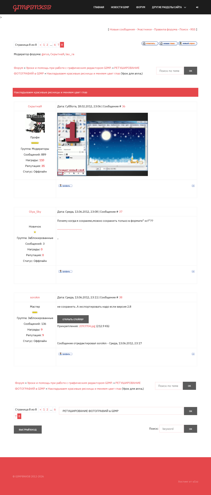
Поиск (184, 29)
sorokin (35, 297)
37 (120, 211)
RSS (193, 29)
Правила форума (165, 29)
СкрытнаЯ (57, 54)
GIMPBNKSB (32, 7)
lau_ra (70, 54)
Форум (18, 68)
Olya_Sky (35, 211)
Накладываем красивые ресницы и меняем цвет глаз (83, 73)
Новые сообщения (122, 29)
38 (120, 297)
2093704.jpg (87, 326)
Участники (144, 29)
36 (123, 106)
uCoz (195, 481)
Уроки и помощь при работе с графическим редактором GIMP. (68, 68)
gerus (45, 54)
